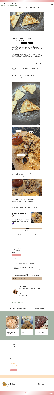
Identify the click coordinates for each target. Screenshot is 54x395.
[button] (12, 223)
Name (24, 360)
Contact (38, 7)
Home (16, 7)
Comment (12, 358)
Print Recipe (27, 228)
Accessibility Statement (41, 385)
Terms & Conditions (41, 384)
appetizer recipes (14, 302)
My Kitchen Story (32, 7)
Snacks (24, 40)
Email (24, 363)
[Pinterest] (28, 392)
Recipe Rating (12, 346)
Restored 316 (51, 393)
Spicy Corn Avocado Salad (39, 308)
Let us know (21, 278)
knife (15, 248)
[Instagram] (27, 392)
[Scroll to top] (52, 391)
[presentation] (12, 322)
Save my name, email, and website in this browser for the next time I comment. (23, 367)
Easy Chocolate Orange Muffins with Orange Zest (18, 308)
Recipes (22, 40)
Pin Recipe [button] (27, 230)
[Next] (47, 326)
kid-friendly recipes (20, 302)
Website (24, 365)
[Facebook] (25, 392)
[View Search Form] (52, 4)
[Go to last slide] (6, 326)
